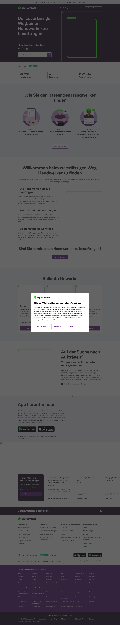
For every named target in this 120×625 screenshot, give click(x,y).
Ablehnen (57, 326)
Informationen (56, 316)
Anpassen (71, 326)
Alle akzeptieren (42, 326)
